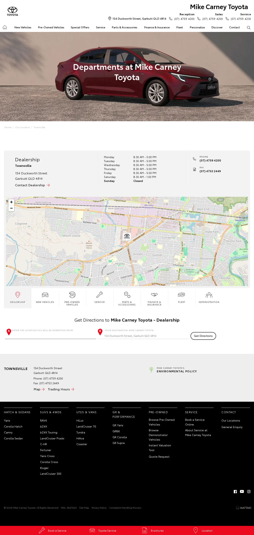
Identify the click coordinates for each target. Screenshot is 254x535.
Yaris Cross (47, 456)
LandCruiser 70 (86, 426)
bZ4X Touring (48, 432)
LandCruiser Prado (52, 438)
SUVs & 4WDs (51, 412)
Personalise (197, 27)
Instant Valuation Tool (160, 447)
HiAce (80, 438)
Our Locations (230, 420)
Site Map (84, 507)
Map (37, 389)
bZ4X (43, 426)
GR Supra (119, 443)
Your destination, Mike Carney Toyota (129, 330)
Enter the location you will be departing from (42, 330)
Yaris (7, 420)
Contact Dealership (30, 184)
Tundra (80, 432)
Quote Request (159, 456)
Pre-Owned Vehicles (51, 27)
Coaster (81, 444)
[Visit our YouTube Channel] (242, 491)
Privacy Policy (99, 507)
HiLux (79, 420)
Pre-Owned (158, 412)
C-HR (43, 444)
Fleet (179, 27)
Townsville (39, 127)
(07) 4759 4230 (241, 16)
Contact (234, 27)
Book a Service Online (195, 422)
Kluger (44, 468)
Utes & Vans (86, 412)
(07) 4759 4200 (184, 16)
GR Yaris (118, 425)
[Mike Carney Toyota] (12, 11)
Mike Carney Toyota (219, 6)
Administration (209, 302)
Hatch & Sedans (17, 412)
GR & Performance (124, 414)
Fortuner (45, 450)
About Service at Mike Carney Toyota (198, 432)
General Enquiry (231, 427)
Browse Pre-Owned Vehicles (162, 422)
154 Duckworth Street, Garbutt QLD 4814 (139, 18)
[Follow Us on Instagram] (249, 491)
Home (4, 26)
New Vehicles (22, 27)
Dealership (17, 302)
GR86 (116, 431)
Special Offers (80, 27)
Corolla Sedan (13, 438)
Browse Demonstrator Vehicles (158, 435)
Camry (8, 432)
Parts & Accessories (124, 27)
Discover (217, 27)
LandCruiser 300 (50, 473)
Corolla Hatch (13, 426)
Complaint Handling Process (125, 507)
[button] (127, 237)
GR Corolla (120, 437)
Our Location (22, 127)
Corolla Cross (49, 462)
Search (248, 27)
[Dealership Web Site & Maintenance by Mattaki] (243, 508)
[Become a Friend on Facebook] (235, 491)
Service (100, 27)
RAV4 (43, 420)
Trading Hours (59, 389)
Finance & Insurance (157, 27)
